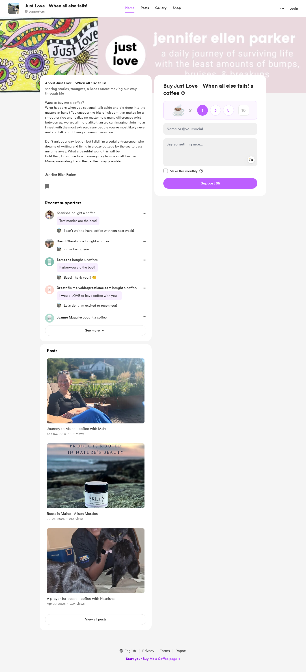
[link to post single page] (95, 398)
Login (293, 9)
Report (181, 651)
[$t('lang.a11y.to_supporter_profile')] (59, 230)
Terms (165, 651)
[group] (95, 398)
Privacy (148, 651)
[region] (210, 135)
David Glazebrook (70, 241)
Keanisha (64, 213)
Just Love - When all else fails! (56, 6)
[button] (129, 8)
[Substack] (47, 186)
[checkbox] (180, 171)
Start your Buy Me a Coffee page (151, 659)
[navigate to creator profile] (13, 8)
